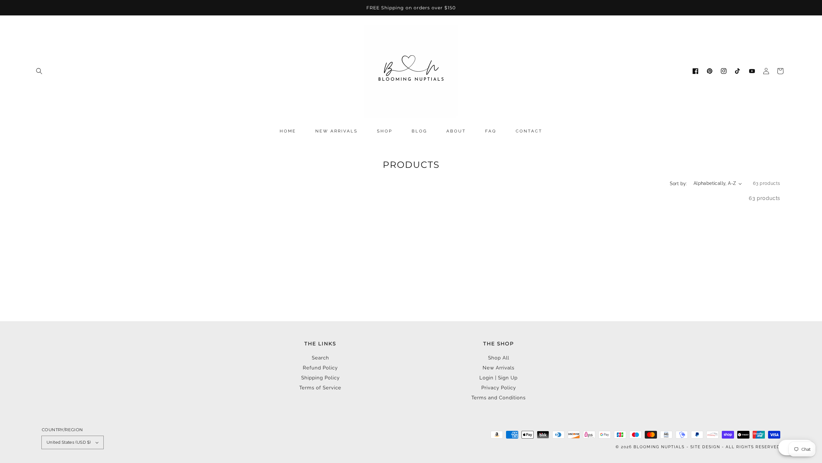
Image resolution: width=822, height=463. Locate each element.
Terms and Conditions (498, 398)
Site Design (705, 447)
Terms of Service (320, 388)
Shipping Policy (320, 378)
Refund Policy (320, 368)
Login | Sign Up (498, 378)
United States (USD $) (69, 442)
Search (320, 358)
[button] (39, 71)
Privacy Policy (498, 388)
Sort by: (678, 183)
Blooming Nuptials (659, 447)
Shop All (498, 358)
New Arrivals (498, 368)
